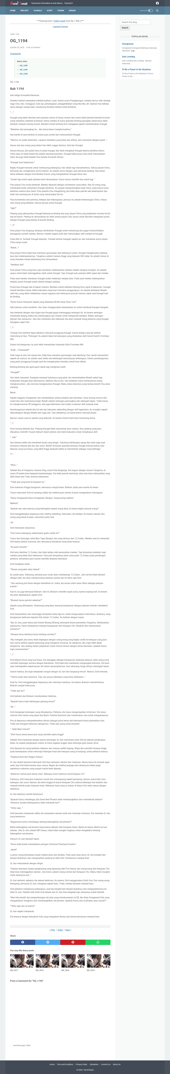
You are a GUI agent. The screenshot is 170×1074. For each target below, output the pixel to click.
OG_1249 (23, 70)
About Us (116, 1064)
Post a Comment (33, 47)
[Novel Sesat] (20, 3)
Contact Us (105, 1064)
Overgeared (15, 53)
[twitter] (47, 942)
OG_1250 (23, 65)
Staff (49, 10)
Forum (61, 10)
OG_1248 (23, 74)
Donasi (72, 10)
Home (12, 10)
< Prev (52, 930)
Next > (68, 930)
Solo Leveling (128, 56)
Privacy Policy (81, 1064)
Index (60, 930)
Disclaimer (94, 1064)
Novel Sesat (89, 1070)
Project (24, 10)
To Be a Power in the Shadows (136, 69)
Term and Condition (65, 1064)
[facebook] (157, 3)
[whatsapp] (97, 942)
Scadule (38, 10)
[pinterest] (72, 942)
